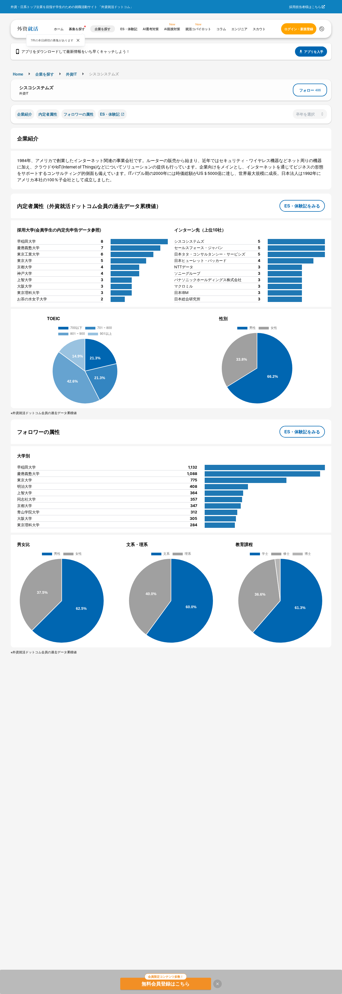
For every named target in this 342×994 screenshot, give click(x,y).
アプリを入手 (313, 51)
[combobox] (310, 114)
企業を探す (44, 74)
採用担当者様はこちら (305, 6)
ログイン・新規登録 (298, 28)
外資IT (71, 74)
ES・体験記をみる (302, 206)
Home (18, 74)
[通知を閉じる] (78, 40)
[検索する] (321, 29)
